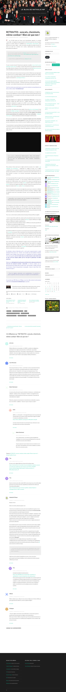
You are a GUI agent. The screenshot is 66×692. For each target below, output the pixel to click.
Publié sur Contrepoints (23, 307)
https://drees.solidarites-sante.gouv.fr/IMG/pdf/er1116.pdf (25, 419)
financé (27, 219)
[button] (52, 138)
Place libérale (28, 24)
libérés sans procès (37, 68)
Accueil (8, 24)
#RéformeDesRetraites (11, 315)
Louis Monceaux (12, 362)
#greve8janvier (35, 54)
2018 (57, 226)
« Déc (46, 294)
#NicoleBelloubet (27, 54)
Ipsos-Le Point (55, 261)
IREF (7, 677)
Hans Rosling (27, 663)
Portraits (21, 24)
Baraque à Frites (43, 24)
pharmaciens (14, 106)
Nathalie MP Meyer (24, 37)
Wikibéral (8, 683)
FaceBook (55, 46)
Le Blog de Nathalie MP (33, 9)
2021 (50, 226)
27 (45, 291)
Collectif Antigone (9, 666)
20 (45, 289)
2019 (55, 226)
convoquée (24, 246)
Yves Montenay (27, 666)
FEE (7, 671)
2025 (46, 230)
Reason (7, 680)
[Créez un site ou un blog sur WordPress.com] (6, 690)
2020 (52, 226)
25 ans (23, 185)
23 (52, 289)
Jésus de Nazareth (52, 24)
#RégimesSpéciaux (32, 315)
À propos (14, 24)
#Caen (24, 53)
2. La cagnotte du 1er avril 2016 (50, 152)
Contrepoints (8, 669)
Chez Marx (35, 24)
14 (47, 288)
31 (54, 291)
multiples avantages (15, 110)
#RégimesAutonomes (22, 315)
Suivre (47, 57)
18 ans (17, 185)
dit (39, 542)
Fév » (48, 294)
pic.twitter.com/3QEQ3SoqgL (14, 55)
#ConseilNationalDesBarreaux (13, 313)
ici (55, 213)
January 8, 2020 (28, 58)
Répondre (11, 357)
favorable (10, 232)
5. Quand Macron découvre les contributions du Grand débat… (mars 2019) (51, 165)
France (13, 307)
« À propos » (53, 44)
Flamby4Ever (49, 177)
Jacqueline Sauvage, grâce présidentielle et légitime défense (22, 301)
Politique (17, 307)
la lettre (22, 236)
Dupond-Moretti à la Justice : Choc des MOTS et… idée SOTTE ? (11, 301)
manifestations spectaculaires (32, 43)
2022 (48, 226)
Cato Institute (8, 663)
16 (52, 288)
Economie (10, 307)
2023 (46, 226)
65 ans (24, 182)
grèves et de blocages (33, 109)
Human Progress (9, 674)
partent (7, 184)
